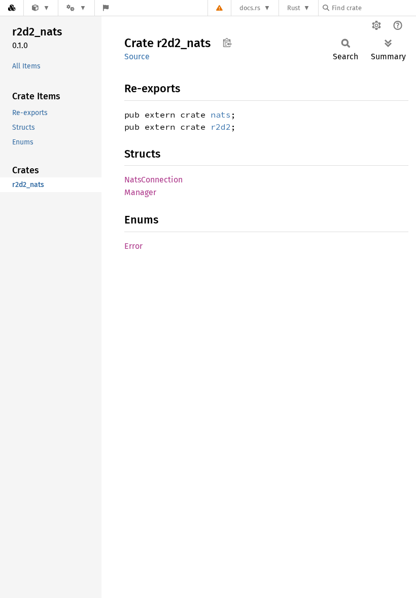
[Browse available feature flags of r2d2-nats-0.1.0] (106, 8)
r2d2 (221, 127)
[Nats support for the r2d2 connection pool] (41, 8)
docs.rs (249, 8)
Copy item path (227, 42)
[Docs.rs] (11, 8)
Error (133, 246)
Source (137, 56)
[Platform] (76, 8)
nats (221, 114)
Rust (293, 8)
